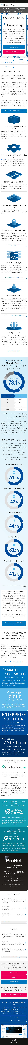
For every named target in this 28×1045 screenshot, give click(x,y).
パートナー (21, 62)
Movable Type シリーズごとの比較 (14, 661)
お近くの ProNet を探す (14, 351)
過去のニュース (6, 922)
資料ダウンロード (14, 47)
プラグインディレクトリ (14, 1020)
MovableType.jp (14, 1017)
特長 (7, 59)
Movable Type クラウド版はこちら (14, 277)
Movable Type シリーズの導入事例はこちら (14, 623)
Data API (3, 159)
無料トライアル (14, 972)
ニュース (7, 66)
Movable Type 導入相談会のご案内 (14, 994)
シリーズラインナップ (7, 62)
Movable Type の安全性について (14, 245)
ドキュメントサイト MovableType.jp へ (12, 957)
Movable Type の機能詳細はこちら (14, 110)
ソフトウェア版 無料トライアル (14, 51)
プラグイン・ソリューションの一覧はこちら (14, 315)
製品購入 (14, 977)
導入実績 (21, 59)
